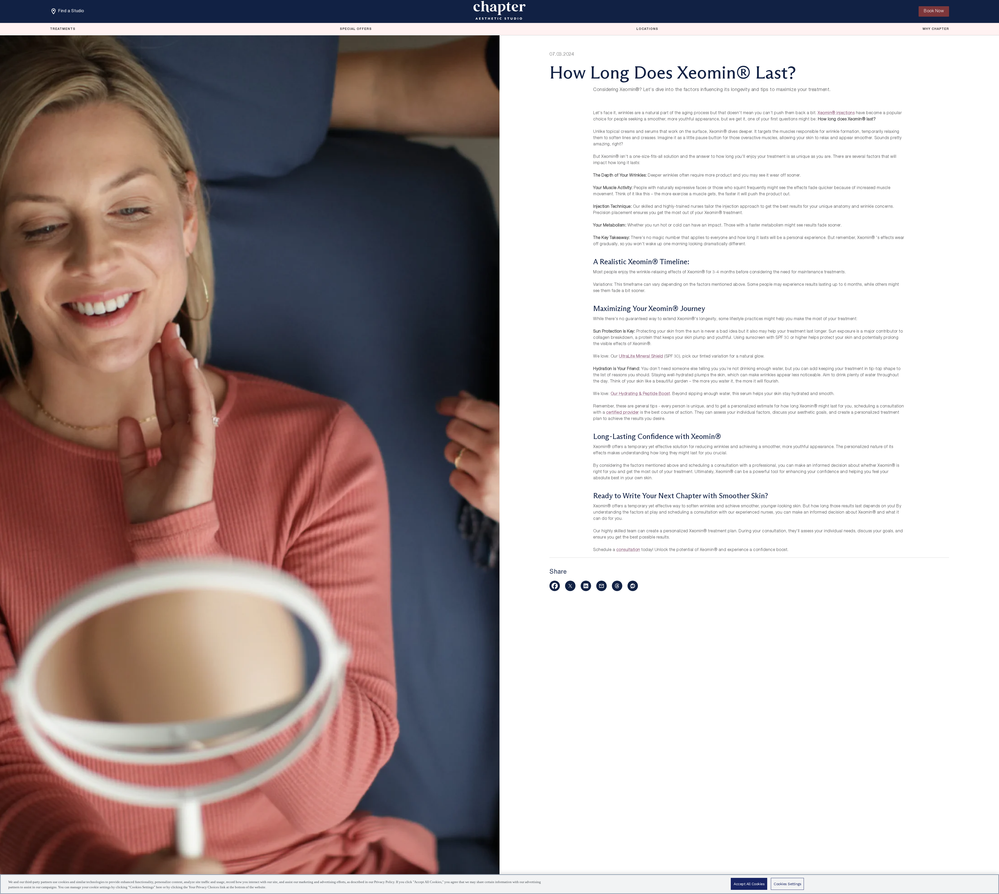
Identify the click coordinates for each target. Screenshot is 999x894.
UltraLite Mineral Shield (641, 357)
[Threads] (617, 586)
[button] (554, 586)
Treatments (62, 29)
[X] (570, 586)
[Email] (601, 586)
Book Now (934, 11)
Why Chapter (936, 29)
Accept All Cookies (749, 884)
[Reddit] (632, 586)
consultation (628, 550)
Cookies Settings (787, 884)
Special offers (356, 29)
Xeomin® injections (836, 113)
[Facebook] (554, 586)
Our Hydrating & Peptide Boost (640, 394)
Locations (647, 29)
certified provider (622, 413)
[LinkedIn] (586, 586)
